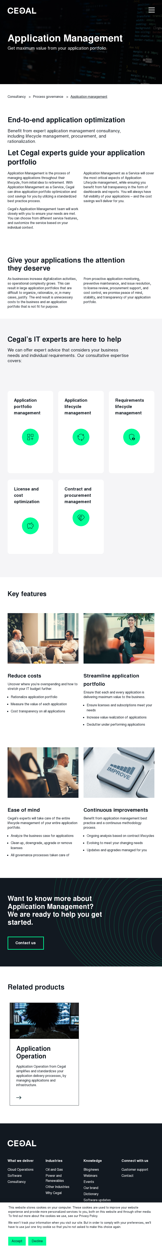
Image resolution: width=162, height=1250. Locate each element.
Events (89, 1182)
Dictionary (91, 1194)
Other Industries (57, 1187)
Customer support (135, 1169)
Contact (128, 1175)
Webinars (90, 1175)
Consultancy (17, 1182)
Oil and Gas (54, 1169)
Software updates (97, 1200)
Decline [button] (37, 1241)
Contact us (25, 942)
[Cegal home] (22, 10)
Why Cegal (54, 1193)
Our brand (91, 1188)
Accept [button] (17, 1241)
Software (15, 1175)
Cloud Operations (21, 1169)
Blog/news (91, 1169)
